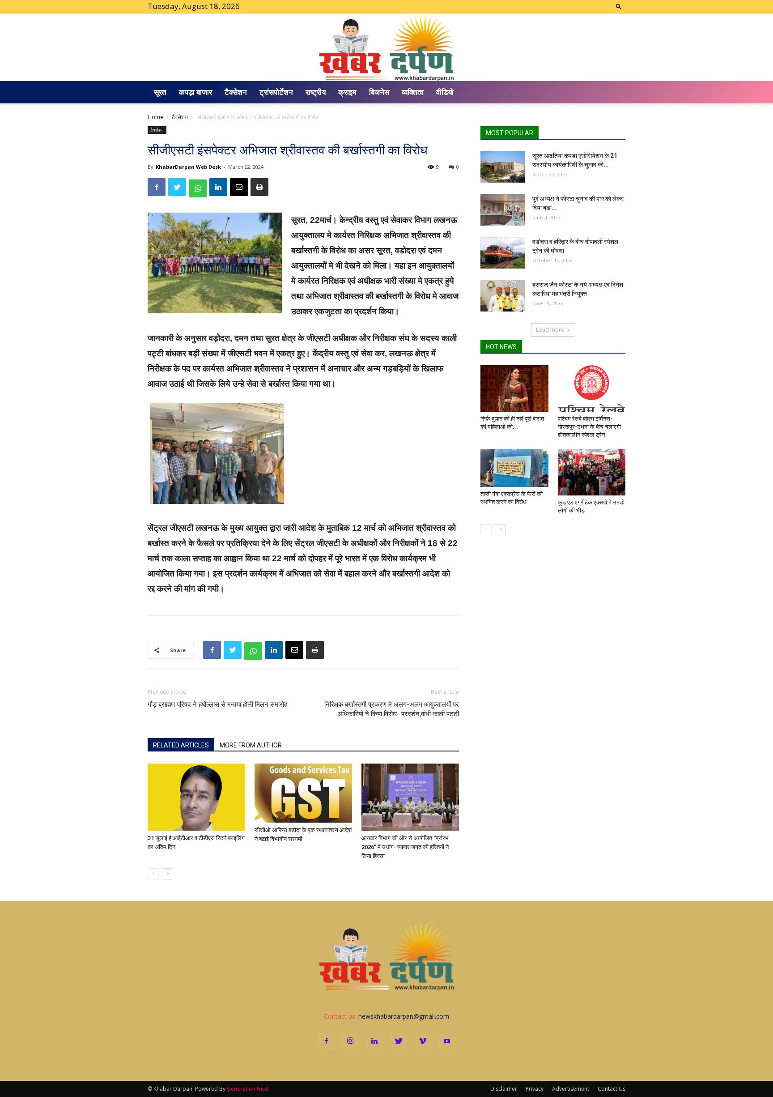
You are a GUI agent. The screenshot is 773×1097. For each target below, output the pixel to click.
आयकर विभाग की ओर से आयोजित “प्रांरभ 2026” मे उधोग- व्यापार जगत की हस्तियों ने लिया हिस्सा (405, 847)
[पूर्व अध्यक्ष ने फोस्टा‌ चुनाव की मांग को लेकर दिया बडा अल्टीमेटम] (502, 210)
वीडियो (445, 92)
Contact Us (611, 1089)
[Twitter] (399, 1041)
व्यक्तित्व (413, 92)
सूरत (160, 92)
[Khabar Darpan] (386, 47)
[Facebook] (326, 1041)
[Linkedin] (374, 1041)
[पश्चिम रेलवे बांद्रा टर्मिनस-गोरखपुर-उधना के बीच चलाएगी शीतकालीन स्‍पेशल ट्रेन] (592, 388)
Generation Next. (248, 1089)
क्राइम (347, 92)
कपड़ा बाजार (195, 92)
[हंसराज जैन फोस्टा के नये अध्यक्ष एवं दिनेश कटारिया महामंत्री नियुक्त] (502, 296)
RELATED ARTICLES (181, 745)
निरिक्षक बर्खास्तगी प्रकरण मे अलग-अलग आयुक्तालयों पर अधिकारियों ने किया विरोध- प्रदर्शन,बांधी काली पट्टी (391, 709)
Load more (550, 329)
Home (155, 117)
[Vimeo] (423, 1041)
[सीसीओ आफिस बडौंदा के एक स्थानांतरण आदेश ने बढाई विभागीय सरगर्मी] (303, 793)
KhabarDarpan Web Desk (188, 166)
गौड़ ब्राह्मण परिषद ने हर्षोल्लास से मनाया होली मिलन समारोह (217, 704)
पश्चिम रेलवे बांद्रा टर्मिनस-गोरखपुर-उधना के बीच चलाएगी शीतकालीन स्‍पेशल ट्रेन (589, 426)
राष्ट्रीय (316, 92)
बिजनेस (379, 92)
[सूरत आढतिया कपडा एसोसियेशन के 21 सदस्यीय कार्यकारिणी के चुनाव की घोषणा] (502, 167)
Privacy (535, 1089)
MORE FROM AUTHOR (251, 745)
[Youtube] (447, 1041)
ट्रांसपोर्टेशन (276, 92)
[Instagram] (350, 1041)
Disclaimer (503, 1089)
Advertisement (570, 1089)
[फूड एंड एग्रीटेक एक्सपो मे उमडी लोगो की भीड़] (592, 472)
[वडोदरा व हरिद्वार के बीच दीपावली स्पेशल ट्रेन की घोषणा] (502, 253)
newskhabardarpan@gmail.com (403, 1016)
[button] (618, 6)
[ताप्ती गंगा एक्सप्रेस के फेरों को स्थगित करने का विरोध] (514, 468)
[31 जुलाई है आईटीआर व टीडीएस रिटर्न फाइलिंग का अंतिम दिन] (196, 797)
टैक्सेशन (236, 92)
